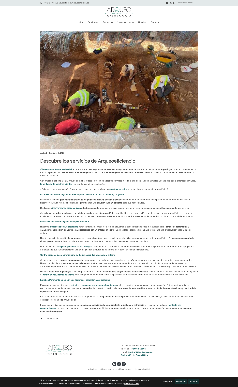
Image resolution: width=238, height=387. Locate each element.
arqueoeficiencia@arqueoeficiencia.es (74, 3)
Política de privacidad (141, 369)
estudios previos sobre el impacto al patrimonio (94, 285)
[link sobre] (78, 350)
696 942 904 (49, 3)
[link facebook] (167, 2)
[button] (93, 22)
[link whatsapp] (174, 2)
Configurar (167, 382)
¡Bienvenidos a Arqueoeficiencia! (56, 169)
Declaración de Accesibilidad (135, 355)
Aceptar (194, 382)
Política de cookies (106, 369)
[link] (119, 12)
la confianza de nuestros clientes (56, 184)
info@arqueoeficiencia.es (140, 352)
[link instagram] (171, 2)
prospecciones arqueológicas (64, 227)
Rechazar (181, 382)
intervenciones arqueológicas (66, 208)
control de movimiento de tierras (58, 275)
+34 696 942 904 (138, 349)
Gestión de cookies (123, 369)
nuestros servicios (118, 189)
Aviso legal (92, 369)
